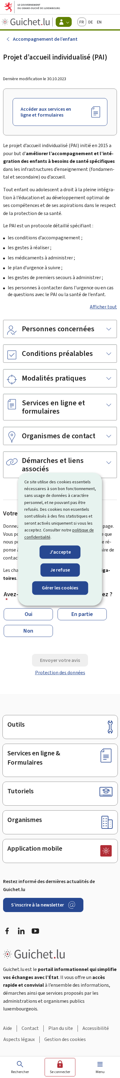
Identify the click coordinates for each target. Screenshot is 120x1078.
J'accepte (60, 552)
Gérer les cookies (60, 588)
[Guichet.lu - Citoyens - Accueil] (26, 22)
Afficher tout (103, 307)
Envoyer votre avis (60, 660)
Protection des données (60, 672)
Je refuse (60, 570)
